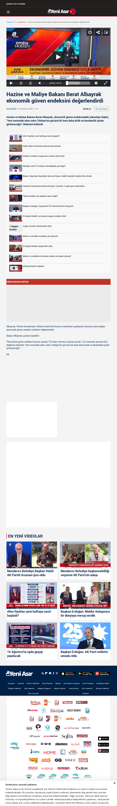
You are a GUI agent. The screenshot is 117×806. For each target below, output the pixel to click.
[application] (58, 403)
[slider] (79, 802)
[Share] (104, 4)
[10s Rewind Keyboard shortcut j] (16, 802)
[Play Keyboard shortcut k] (5, 802)
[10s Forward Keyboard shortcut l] (26, 802)
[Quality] (101, 802)
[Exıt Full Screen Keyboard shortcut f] (111, 802)
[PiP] (112, 4)
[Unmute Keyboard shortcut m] (37, 802)
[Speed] (96, 4)
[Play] (58, 403)
